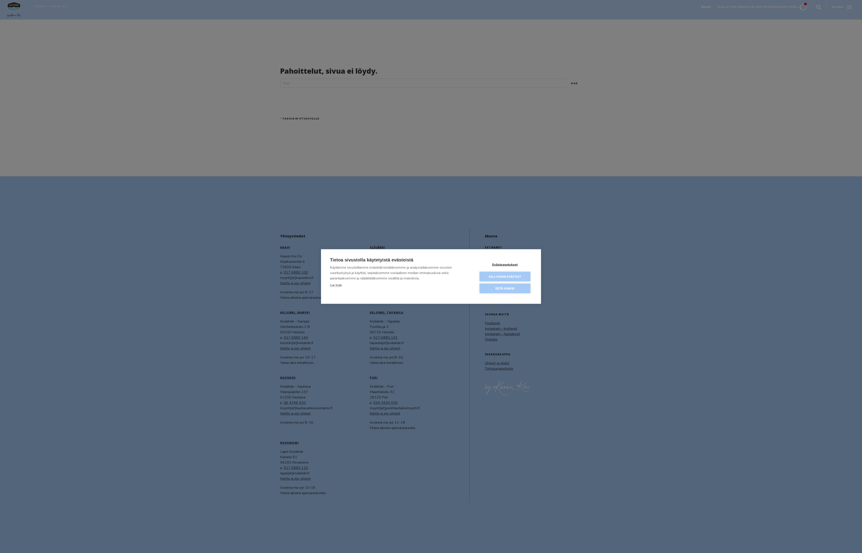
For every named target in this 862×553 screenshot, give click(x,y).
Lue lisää (336, 285)
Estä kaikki (505, 288)
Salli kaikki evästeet (505, 276)
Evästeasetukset (505, 264)
